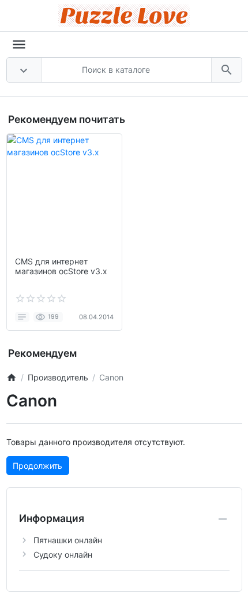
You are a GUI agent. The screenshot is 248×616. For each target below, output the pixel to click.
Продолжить (37, 466)
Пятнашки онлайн (67, 540)
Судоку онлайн (62, 554)
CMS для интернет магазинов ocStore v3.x (61, 266)
